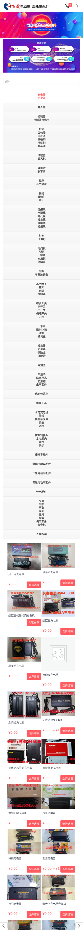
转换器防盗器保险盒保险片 (42, 350)
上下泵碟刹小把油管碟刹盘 (41, 331)
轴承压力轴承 (41, 182)
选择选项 (34, 584)
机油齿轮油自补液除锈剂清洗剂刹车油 (42, 138)
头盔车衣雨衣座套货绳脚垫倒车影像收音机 (41, 512)
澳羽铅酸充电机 (17, 813)
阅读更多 (34, 622)
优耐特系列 (41, 393)
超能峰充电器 (50, 674)
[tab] (41, 96)
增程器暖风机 (42, 157)
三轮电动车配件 (41, 473)
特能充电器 (15, 858)
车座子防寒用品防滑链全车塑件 (41, 379)
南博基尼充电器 (52, 767)
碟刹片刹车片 (42, 169)
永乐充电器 (49, 813)
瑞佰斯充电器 (50, 572)
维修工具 (41, 403)
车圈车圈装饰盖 (41, 273)
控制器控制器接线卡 (41, 118)
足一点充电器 (16, 574)
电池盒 (42, 365)
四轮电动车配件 (41, 482)
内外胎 (42, 107)
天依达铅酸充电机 (53, 720)
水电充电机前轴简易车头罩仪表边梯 (41, 419)
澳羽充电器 (15, 903)
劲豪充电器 (49, 858)
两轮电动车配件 (41, 463)
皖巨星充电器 (50, 620)
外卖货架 (41, 534)
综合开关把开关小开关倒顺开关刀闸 (41, 310)
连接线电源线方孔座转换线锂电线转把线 (42, 218)
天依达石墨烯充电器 (20, 767)
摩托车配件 (41, 454)
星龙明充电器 (16, 665)
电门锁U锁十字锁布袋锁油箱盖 (42, 255)
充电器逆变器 (42, 96)
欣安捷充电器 (16, 722)
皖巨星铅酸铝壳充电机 (21, 615)
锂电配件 (41, 491)
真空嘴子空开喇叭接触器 (41, 289)
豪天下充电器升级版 (54, 903)
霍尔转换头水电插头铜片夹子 (41, 440)
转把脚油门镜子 (42, 197)
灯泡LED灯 (42, 237)
